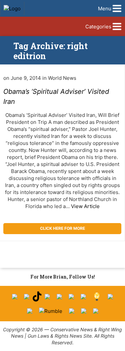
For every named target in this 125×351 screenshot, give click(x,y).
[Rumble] (51, 311)
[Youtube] (47, 297)
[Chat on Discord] (96, 311)
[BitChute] (83, 297)
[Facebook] (15, 297)
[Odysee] (72, 311)
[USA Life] (30, 311)
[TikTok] (37, 297)
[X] (27, 297)
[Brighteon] (84, 311)
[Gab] (110, 297)
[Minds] (96, 296)
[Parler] (59, 297)
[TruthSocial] (71, 297)
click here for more (62, 228)
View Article (85, 206)
